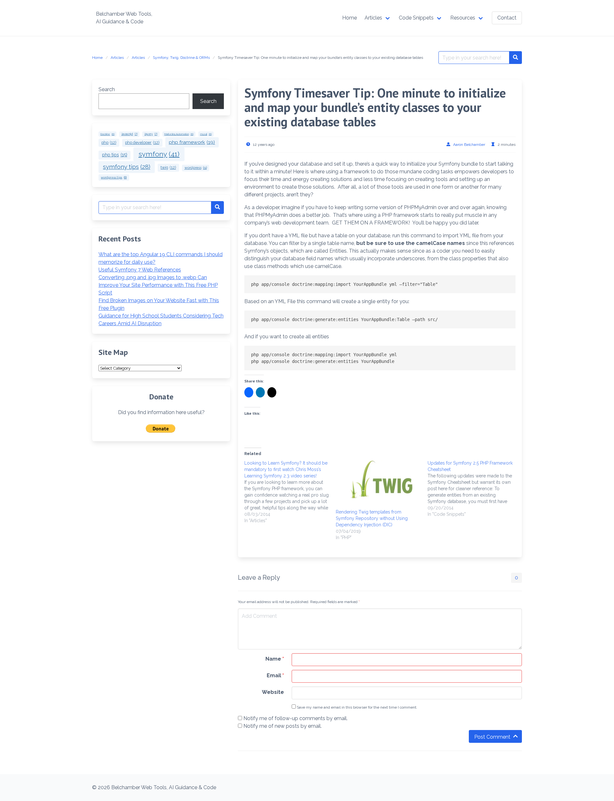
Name (274, 659)
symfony (158, 154)
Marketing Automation (178, 134)
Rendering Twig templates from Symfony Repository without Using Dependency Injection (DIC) (372, 518)
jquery (151, 134)
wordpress (196, 167)
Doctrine (107, 134)
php (108, 142)
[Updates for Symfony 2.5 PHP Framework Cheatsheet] (473, 488)
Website (273, 692)
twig (168, 167)
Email (275, 675)
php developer (142, 142)
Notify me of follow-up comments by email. (295, 718)
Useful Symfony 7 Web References (139, 270)
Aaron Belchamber (469, 144)
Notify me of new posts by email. (282, 726)
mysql (206, 134)
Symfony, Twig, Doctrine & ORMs (181, 57)
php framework (192, 142)
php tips (114, 154)
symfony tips (126, 166)
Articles (117, 57)
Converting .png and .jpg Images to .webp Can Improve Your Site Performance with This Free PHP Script (158, 285)
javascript (130, 134)
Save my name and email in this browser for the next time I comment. (356, 707)
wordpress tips (114, 177)
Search (106, 89)
